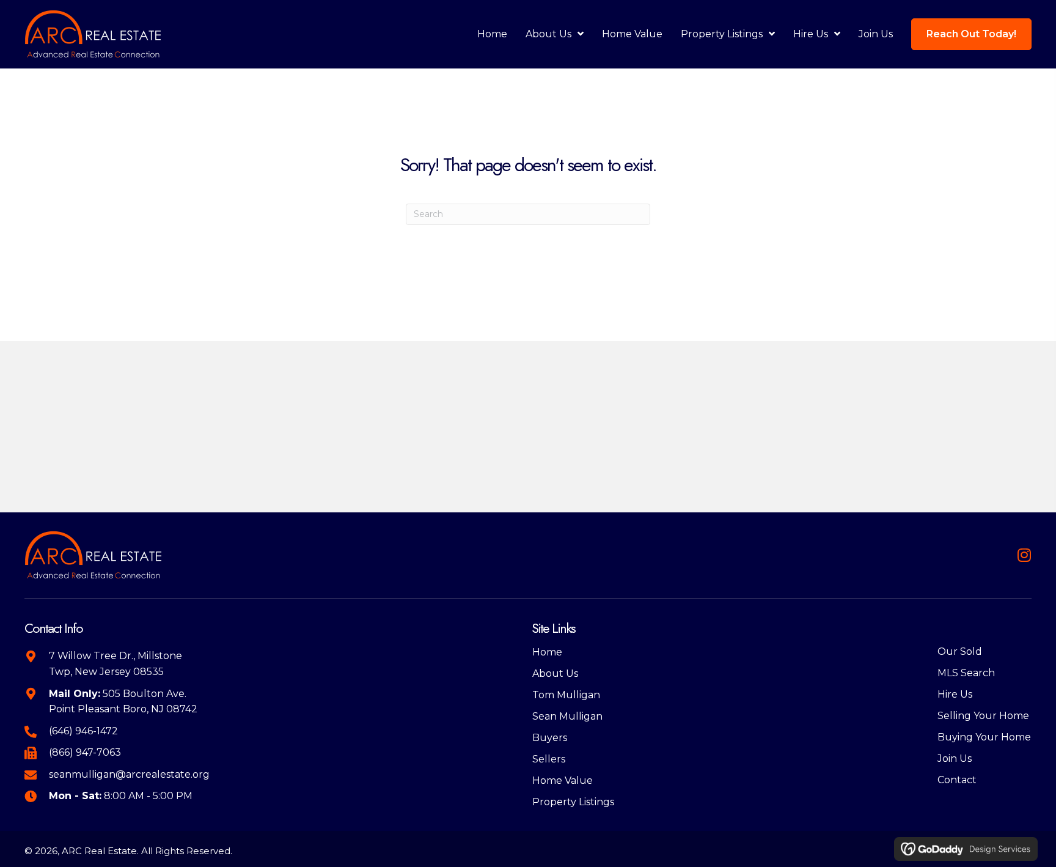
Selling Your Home (983, 715)
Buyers (549, 737)
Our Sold (959, 651)
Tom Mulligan (566, 695)
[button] (1024, 555)
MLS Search (966, 673)
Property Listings (573, 802)
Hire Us (954, 694)
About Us (555, 673)
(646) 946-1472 (83, 731)
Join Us (954, 758)
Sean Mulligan (567, 716)
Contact (957, 780)
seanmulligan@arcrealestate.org (129, 774)
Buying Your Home (984, 737)
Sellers (548, 759)
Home (547, 652)
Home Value (562, 780)
